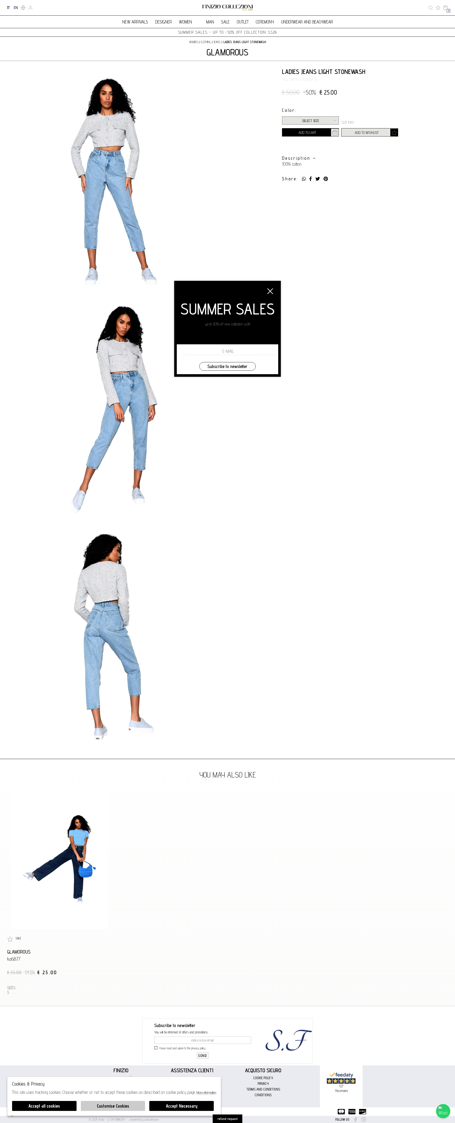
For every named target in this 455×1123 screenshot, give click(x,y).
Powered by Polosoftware (144, 1119)
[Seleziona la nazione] (23, 7)
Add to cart (307, 132)
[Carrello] (445, 7)
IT (8, 7)
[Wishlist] (438, 7)
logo (227, 8)
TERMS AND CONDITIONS (263, 1089)
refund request (228, 1119)
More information (206, 1093)
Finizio (121, 1070)
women (193, 42)
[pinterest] (325, 178)
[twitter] (317, 178)
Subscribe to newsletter (227, 366)
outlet (243, 21)
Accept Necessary (181, 1106)
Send (202, 1055)
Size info (347, 122)
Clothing (206, 42)
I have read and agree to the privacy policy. (182, 1048)
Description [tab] (296, 158)
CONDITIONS (263, 1095)
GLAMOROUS (227, 52)
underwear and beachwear (307, 21)
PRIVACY (263, 1083)
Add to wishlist (367, 132)
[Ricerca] (430, 7)
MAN (210, 21)
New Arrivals (135, 21)
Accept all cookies (44, 1106)
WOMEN (185, 21)
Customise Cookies (113, 1106)
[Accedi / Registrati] (30, 7)
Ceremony (265, 21)
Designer (163, 21)
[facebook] (310, 178)
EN (16, 7)
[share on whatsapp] (304, 178)
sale (225, 21)
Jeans (217, 42)
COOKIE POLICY (263, 1078)
